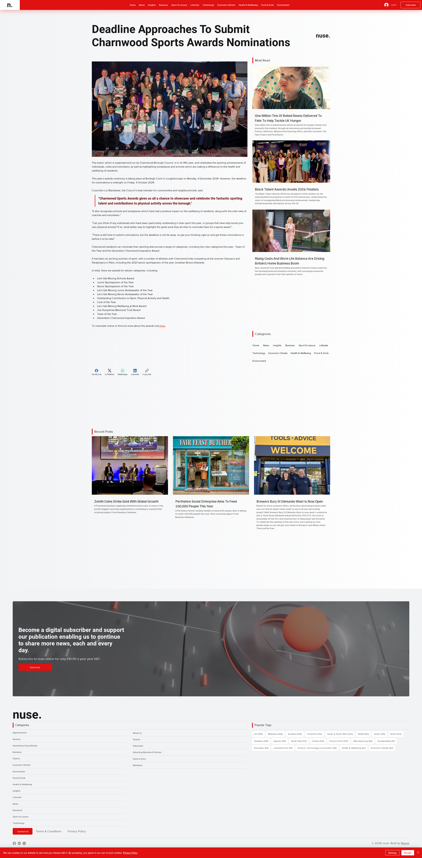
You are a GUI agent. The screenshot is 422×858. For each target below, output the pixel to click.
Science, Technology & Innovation (318, 736)
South (380, 722)
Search (136, 728)
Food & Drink (19, 766)
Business (17, 740)
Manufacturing (363, 729)
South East (299, 729)
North (396, 722)
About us (137, 721)
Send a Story (139, 747)
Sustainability (387, 729)
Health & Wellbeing (22, 772)
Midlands (276, 722)
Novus (405, 832)
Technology (18, 811)
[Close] (418, 852)
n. (10, 5)
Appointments (20, 721)
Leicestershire (284, 736)
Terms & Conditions (48, 820)
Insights (16, 779)
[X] (24, 832)
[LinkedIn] (19, 832)
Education (262, 736)
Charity (16, 747)
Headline (262, 729)
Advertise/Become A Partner (147, 741)
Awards (16, 727)
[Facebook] (14, 832)
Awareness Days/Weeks (25, 734)
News (15, 792)
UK (259, 722)
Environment (19, 760)
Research (17, 798)
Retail (364, 722)
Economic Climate (21, 753)
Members (138, 753)
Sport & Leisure (21, 805)
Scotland (296, 722)
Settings (392, 852)
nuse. (323, 35)
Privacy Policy (77, 820)
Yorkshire (315, 722)
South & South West (341, 722)
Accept (407, 852)
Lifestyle (17, 786)
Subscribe (138, 734)
